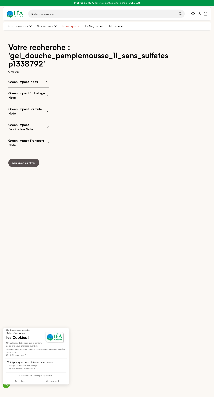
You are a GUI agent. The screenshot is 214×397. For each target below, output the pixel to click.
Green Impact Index (23, 82)
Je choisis (19, 381)
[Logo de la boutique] (15, 14)
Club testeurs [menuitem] (115, 26)
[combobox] (106, 14)
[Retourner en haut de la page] (196, 172)
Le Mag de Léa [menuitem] (94, 26)
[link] (193, 14)
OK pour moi (52, 381)
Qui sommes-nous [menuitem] (17, 26)
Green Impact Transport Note (26, 143)
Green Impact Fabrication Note (20, 127)
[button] (6, 384)
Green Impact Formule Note (25, 111)
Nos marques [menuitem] (45, 26)
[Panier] (205, 14)
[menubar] (107, 26)
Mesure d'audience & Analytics (22, 368)
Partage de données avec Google (23, 365)
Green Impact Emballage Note (26, 95)
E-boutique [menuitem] (69, 26)
